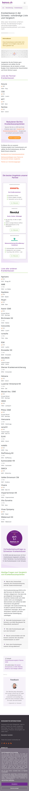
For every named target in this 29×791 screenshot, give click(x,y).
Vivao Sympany (7, 509)
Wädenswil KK (7, 517)
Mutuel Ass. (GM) (8, 392)
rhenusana (5, 419)
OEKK (3, 401)
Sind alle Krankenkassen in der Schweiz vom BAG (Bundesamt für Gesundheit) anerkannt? (14, 622)
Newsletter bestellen (7, 735)
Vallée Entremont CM (10, 477)
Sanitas (4, 107)
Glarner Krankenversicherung (13, 367)
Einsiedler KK (6, 350)
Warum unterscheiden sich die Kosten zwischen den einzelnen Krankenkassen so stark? (14, 637)
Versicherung (9, 7)
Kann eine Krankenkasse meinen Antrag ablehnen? (13, 645)
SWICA (4, 468)
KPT (3, 99)
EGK (3, 342)
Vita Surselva (6, 500)
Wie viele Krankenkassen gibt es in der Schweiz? (14, 630)
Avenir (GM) (6, 309)
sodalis (4, 445)
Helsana (4, 376)
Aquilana (4, 292)
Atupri (3, 300)
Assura (4, 84)
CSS (3, 92)
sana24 (4, 427)
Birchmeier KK (7, 318)
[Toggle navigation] (25, 2)
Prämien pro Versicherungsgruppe (10, 162)
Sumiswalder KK (8, 461)
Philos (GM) (6, 410)
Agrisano (5, 277)
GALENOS (5, 358)
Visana (4, 485)
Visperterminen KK (9, 493)
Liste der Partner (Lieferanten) (7, 780)
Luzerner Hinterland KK (11, 384)
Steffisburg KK (7, 453)
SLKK (3, 436)
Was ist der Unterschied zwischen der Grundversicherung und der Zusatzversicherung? (14, 583)
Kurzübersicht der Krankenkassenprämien (12, 154)
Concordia (5, 326)
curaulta (4, 334)
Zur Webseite (14, 203)
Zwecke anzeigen (14, 788)
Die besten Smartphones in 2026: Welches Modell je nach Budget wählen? (14, 666)
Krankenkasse (18, 7)
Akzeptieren (14, 784)
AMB (3, 284)
